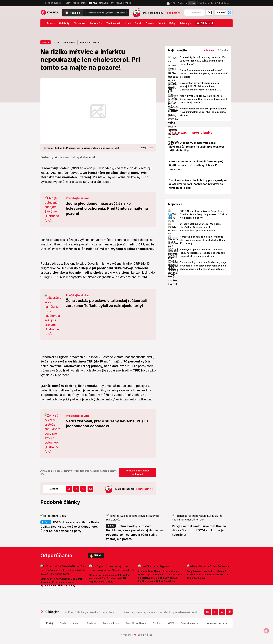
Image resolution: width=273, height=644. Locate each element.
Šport (138, 23)
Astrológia (185, 23)
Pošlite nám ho (172, 12)
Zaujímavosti (113, 23)
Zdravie (150, 23)
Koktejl (49, 623)
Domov (51, 23)
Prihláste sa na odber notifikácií (137, 472)
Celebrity (64, 23)
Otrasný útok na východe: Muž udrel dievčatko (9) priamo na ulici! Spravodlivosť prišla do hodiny (111, 12)
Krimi (128, 23)
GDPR (171, 623)
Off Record (206, 23)
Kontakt (76, 623)
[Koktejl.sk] (49, 12)
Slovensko (79, 23)
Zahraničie (96, 23)
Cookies (157, 623)
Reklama (91, 623)
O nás (63, 623)
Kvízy (172, 23)
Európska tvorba (189, 623)
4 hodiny (209, 50)
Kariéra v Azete (111, 623)
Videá (161, 23)
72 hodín (223, 50)
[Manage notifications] (266, 630)
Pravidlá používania (136, 623)
